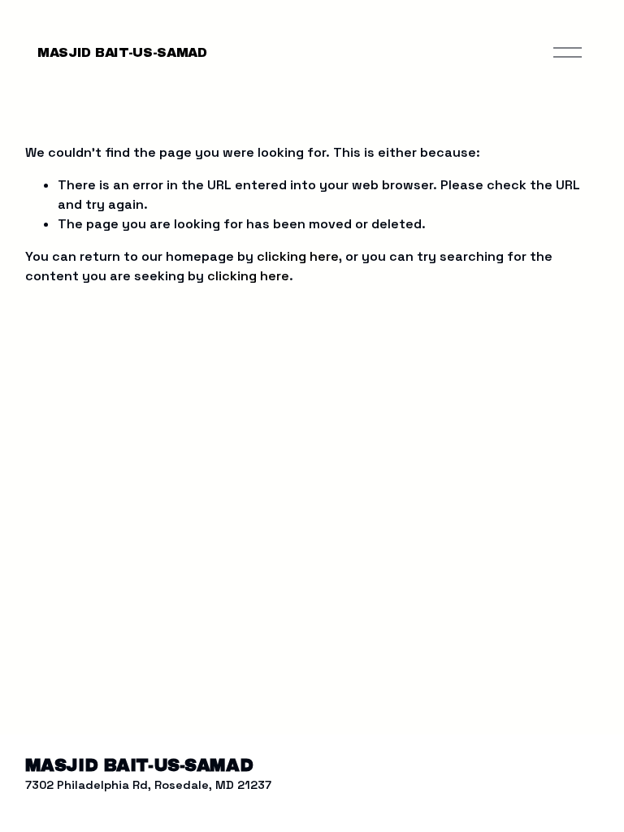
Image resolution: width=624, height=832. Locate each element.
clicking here (298, 256)
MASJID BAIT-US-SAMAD (122, 52)
